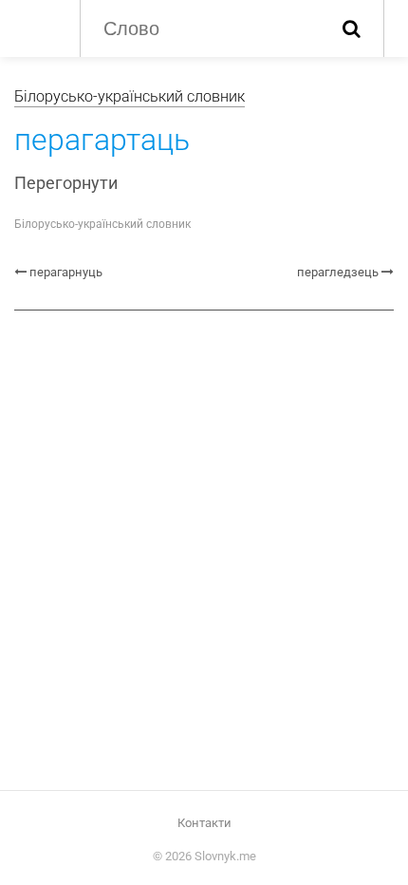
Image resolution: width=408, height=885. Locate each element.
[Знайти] (351, 28)
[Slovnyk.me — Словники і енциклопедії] (37, 27)
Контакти (204, 823)
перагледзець (338, 272)
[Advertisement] (204, 543)
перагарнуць (65, 272)
